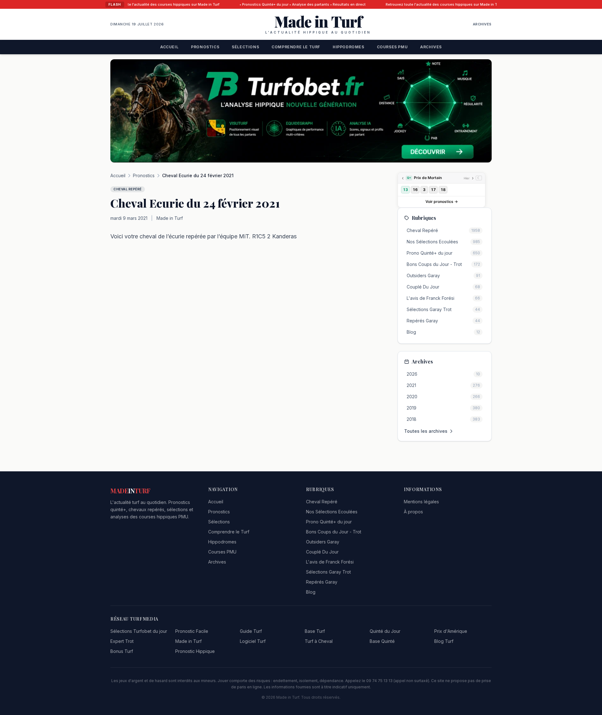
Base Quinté (382, 641)
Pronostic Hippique (195, 651)
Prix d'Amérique (450, 631)
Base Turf (315, 631)
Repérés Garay (321, 582)
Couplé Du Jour (322, 551)
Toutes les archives (425, 431)
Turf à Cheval (319, 641)
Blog (310, 592)
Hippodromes (348, 47)
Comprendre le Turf (296, 47)
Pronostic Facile (191, 631)
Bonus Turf (121, 651)
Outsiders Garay (322, 541)
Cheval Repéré (321, 501)
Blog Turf (443, 641)
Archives (482, 24)
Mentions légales (421, 501)
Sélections (245, 47)
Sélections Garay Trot (328, 572)
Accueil (169, 47)
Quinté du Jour (385, 631)
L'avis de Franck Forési (330, 561)
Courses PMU (392, 47)
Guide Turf (251, 631)
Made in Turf (188, 641)
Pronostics (205, 47)
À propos (413, 511)
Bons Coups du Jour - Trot (333, 531)
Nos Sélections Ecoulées (331, 511)
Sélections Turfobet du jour (138, 631)
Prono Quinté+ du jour (329, 521)
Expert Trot (122, 641)
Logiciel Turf (253, 641)
